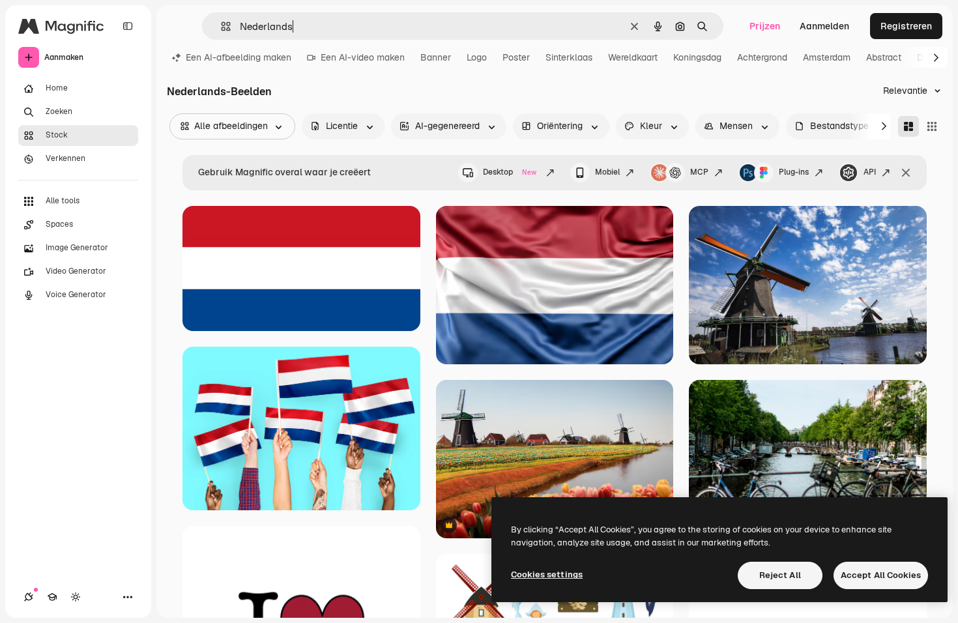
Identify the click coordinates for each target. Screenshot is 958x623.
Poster (516, 57)
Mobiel (607, 172)
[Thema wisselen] (75, 597)
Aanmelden (824, 26)
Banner (435, 57)
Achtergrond (762, 57)
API (870, 172)
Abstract (883, 57)
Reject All (780, 575)
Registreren (906, 26)
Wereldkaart (633, 57)
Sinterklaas (568, 57)
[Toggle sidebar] (127, 26)
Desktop (509, 172)
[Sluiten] (906, 172)
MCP (699, 172)
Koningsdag (697, 57)
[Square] (932, 126)
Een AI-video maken (363, 57)
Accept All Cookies (881, 575)
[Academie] (52, 597)
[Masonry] (908, 126)
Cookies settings (547, 574)
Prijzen (764, 26)
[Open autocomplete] (221, 26)
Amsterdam (826, 57)
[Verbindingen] (28, 597)
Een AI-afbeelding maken (238, 57)
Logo (477, 57)
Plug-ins (794, 172)
